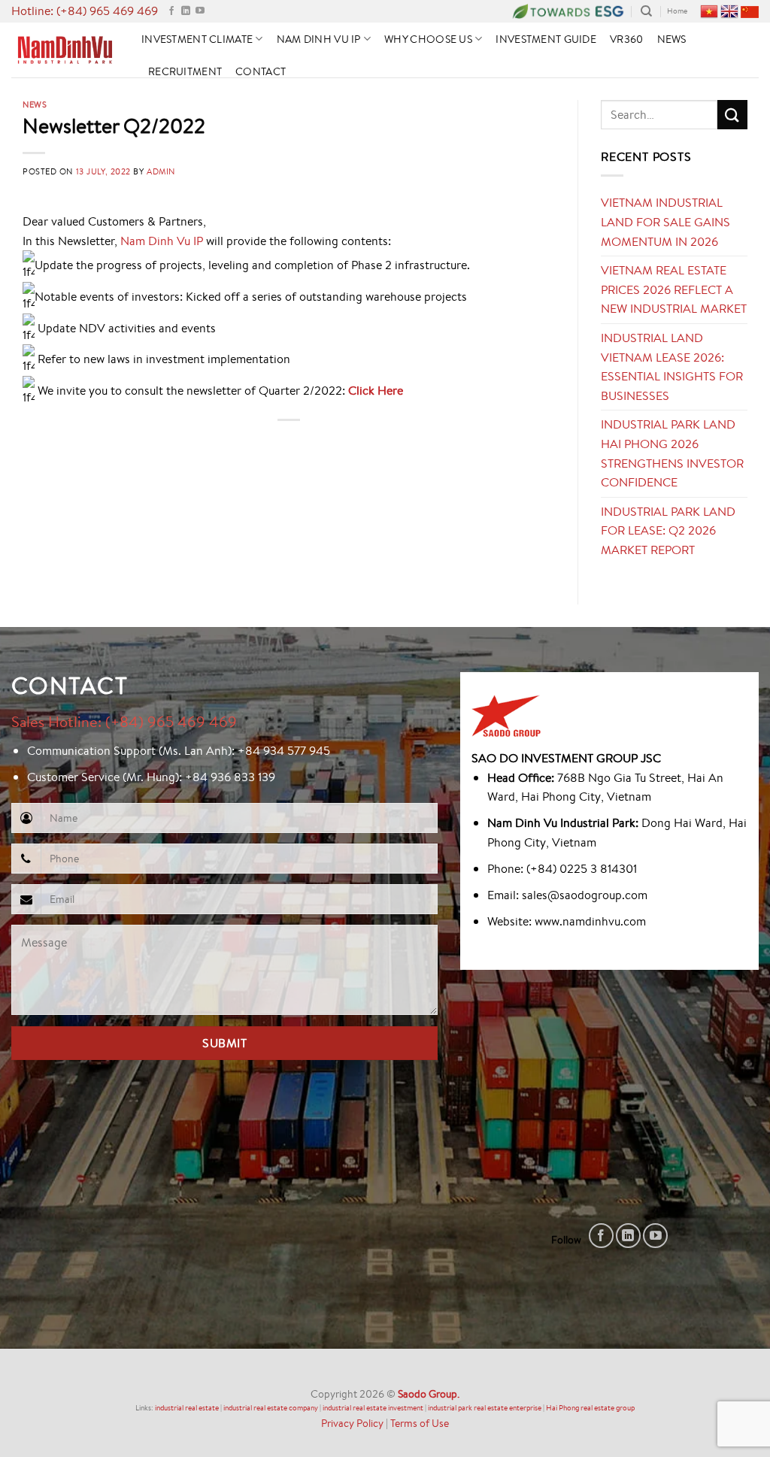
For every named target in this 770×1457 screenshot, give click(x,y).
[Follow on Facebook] (171, 11)
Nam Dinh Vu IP (319, 39)
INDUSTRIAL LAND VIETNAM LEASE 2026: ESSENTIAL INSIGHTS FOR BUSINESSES (672, 366)
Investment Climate (197, 39)
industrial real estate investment (373, 1408)
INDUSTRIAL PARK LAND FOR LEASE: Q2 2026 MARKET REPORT (668, 530)
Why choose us (428, 39)
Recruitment (185, 71)
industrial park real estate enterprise (484, 1408)
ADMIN (161, 171)
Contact (260, 71)
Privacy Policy (352, 1423)
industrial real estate (187, 1408)
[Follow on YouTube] (200, 11)
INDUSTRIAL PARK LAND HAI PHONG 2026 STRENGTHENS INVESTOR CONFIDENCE (672, 453)
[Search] (646, 11)
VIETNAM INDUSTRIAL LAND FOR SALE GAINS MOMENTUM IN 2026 (665, 221)
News (672, 39)
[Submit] (732, 114)
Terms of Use (419, 1423)
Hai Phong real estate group (590, 1408)
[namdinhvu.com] (65, 50)
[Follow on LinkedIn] (185, 11)
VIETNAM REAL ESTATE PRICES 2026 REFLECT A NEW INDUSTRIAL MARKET (674, 289)
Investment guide (546, 39)
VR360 (626, 39)
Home (677, 11)
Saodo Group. (428, 1393)
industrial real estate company (270, 1408)
